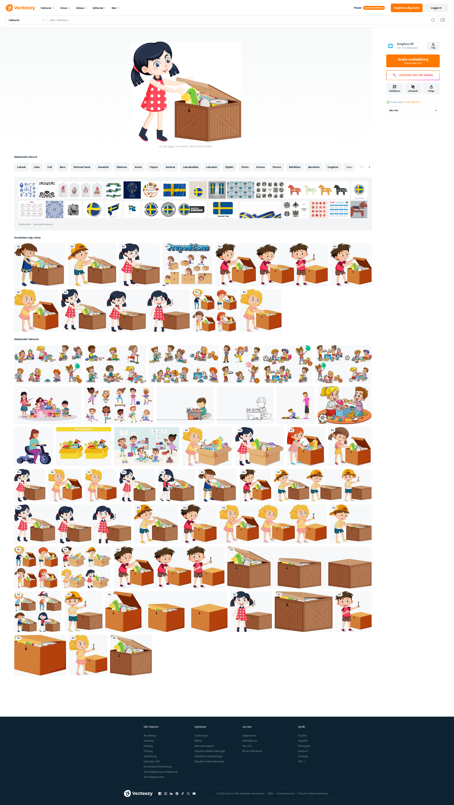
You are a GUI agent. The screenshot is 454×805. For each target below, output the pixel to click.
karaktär (103, 167)
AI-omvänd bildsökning (157, 766)
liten (349, 167)
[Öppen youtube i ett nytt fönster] (194, 793)
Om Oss (247, 746)
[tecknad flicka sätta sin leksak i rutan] (125, 310)
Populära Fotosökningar (208, 756)
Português (304, 746)
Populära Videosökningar (209, 761)
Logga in (436, 7)
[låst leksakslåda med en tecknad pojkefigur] (83, 611)
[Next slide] (366, 167)
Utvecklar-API (151, 761)
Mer (114, 8)
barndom (314, 167)
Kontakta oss (250, 740)
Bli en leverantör (252, 751)
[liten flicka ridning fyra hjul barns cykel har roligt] (33, 446)
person (277, 167)
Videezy (148, 746)
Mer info (393, 110)
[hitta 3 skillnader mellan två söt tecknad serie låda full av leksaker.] (83, 446)
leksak (21, 167)
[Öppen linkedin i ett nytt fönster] (171, 793)
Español (303, 740)
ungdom (333, 167)
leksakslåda (190, 167)
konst (138, 167)
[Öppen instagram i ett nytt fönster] (165, 793)
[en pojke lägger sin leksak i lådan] (92, 264)
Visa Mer (359, 209)
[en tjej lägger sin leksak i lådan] (39, 264)
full (49, 167)
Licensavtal (201, 735)
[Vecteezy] (20, 7)
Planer (358, 7)
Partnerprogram (204, 746)
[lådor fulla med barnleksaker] (299, 567)
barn (62, 167)
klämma (122, 167)
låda (37, 167)
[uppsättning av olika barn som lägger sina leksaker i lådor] (271, 264)
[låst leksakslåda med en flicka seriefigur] (251, 611)
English (302, 735)
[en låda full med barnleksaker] (166, 611)
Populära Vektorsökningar (209, 751)
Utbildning (150, 756)
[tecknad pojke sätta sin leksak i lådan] (323, 485)
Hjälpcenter (249, 735)
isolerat (170, 167)
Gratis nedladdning (413, 61)
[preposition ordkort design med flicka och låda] (188, 264)
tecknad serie (81, 167)
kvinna (260, 167)
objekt (229, 167)
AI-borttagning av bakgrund (160, 771)
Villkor (270, 793)
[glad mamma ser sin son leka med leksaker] (296, 405)
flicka (244, 167)
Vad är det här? (412, 102)
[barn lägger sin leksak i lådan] (38, 611)
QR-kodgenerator (154, 777)
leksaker (211, 167)
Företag (148, 751)
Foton (63, 8)
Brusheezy (150, 735)
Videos (80, 8)
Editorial (98, 8)
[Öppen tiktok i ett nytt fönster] (182, 793)
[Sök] (433, 20)
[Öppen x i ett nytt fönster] (188, 793)
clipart (154, 167)
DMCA (198, 740)
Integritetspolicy (286, 793)
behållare (294, 167)
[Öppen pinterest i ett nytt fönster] (177, 793)
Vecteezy (149, 740)
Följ (433, 47)
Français (303, 756)
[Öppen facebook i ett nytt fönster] (159, 793)
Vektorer (46, 8)
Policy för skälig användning (312, 793)
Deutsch (303, 751)
